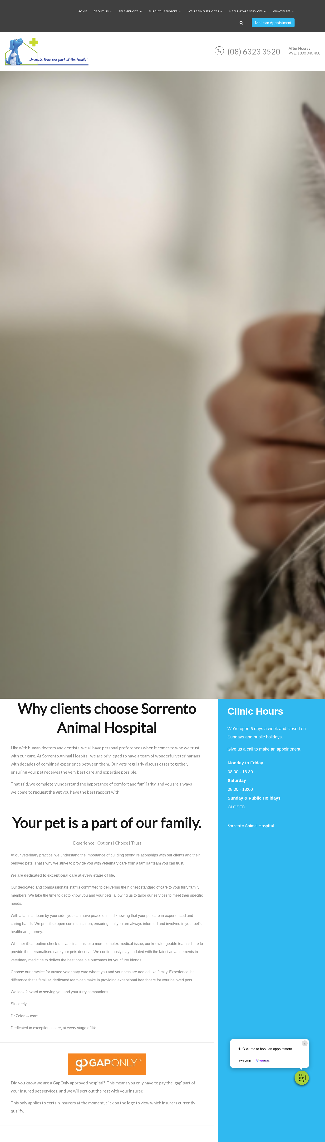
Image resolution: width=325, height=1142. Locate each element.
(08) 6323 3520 (253, 51)
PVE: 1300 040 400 (304, 53)
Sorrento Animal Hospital (250, 825)
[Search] (241, 22)
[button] (302, 1078)
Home (82, 11)
